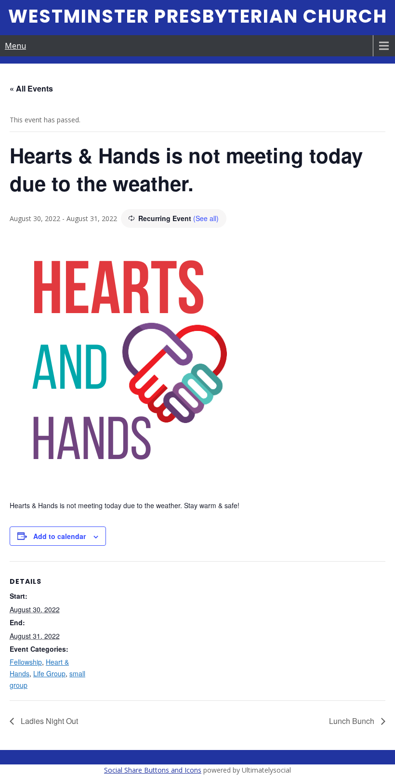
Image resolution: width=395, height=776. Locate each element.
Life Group (49, 673)
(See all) (206, 218)
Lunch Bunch (352, 720)
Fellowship (26, 662)
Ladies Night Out (48, 720)
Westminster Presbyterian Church (197, 16)
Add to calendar (59, 536)
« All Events (31, 88)
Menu (15, 45)
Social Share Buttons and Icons (152, 770)
